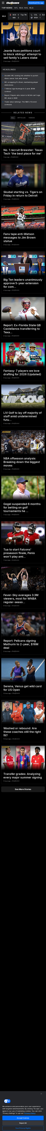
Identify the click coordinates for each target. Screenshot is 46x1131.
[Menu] (3, 3)
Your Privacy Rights (23, 1128)
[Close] (41, 1093)
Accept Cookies (23, 1118)
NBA (21, 8)
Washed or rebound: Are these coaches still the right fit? (22, 732)
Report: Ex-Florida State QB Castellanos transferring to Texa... (22, 328)
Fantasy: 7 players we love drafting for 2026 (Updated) (22, 372)
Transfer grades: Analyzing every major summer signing (22, 775)
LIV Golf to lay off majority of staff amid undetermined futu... (22, 416)
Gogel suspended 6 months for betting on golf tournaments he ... (22, 507)
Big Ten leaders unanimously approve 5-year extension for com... (22, 283)
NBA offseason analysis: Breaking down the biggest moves (21, 462)
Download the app (36, 3)
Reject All (23, 1123)
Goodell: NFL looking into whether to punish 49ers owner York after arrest (21, 77)
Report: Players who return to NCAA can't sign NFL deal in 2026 (22, 96)
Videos (32, 118)
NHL (26, 8)
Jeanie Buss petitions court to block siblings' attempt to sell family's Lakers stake (22, 54)
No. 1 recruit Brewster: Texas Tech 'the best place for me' (23, 151)
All (12, 118)
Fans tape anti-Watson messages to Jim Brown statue (19, 237)
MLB (31, 8)
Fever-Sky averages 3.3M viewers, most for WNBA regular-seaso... (20, 598)
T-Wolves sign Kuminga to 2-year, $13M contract (19, 90)
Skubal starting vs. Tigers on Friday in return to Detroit (22, 193)
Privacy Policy (30, 1113)
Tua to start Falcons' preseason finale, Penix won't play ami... (19, 553)
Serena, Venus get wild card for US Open (22, 688)
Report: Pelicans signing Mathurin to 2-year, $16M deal (20, 644)
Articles (21, 118)
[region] (23, 1111)
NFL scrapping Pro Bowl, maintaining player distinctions (21, 83)
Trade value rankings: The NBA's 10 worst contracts (20, 103)
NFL (16, 8)
